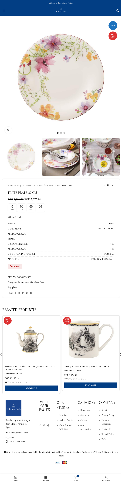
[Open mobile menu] (4, 11)
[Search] (118, 11)
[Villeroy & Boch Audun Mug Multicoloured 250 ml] (90, 339)
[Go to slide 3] (64, 133)
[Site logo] (61, 10)
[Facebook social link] (15, 293)
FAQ (103, 439)
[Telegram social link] (31, 293)
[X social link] (19, 293)
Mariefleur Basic (46, 185)
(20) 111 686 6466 (17, 441)
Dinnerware (30, 185)
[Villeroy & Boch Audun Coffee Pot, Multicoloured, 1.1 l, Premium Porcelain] (31, 339)
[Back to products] (108, 186)
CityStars (63, 415)
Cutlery (83, 420)
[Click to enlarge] (8, 130)
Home (10, 185)
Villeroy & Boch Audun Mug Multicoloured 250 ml (87, 366)
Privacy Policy (108, 415)
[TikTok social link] (48, 425)
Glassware (84, 415)
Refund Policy (108, 434)
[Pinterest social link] (23, 293)
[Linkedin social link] (27, 293)
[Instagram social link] (44, 425)
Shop (19, 185)
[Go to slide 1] (58, 133)
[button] (5, 77)
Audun (19, 373)
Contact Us (106, 429)
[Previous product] (104, 186)
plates (14, 287)
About (104, 410)
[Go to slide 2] (61, 133)
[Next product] (112, 186)
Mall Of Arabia (66, 420)
